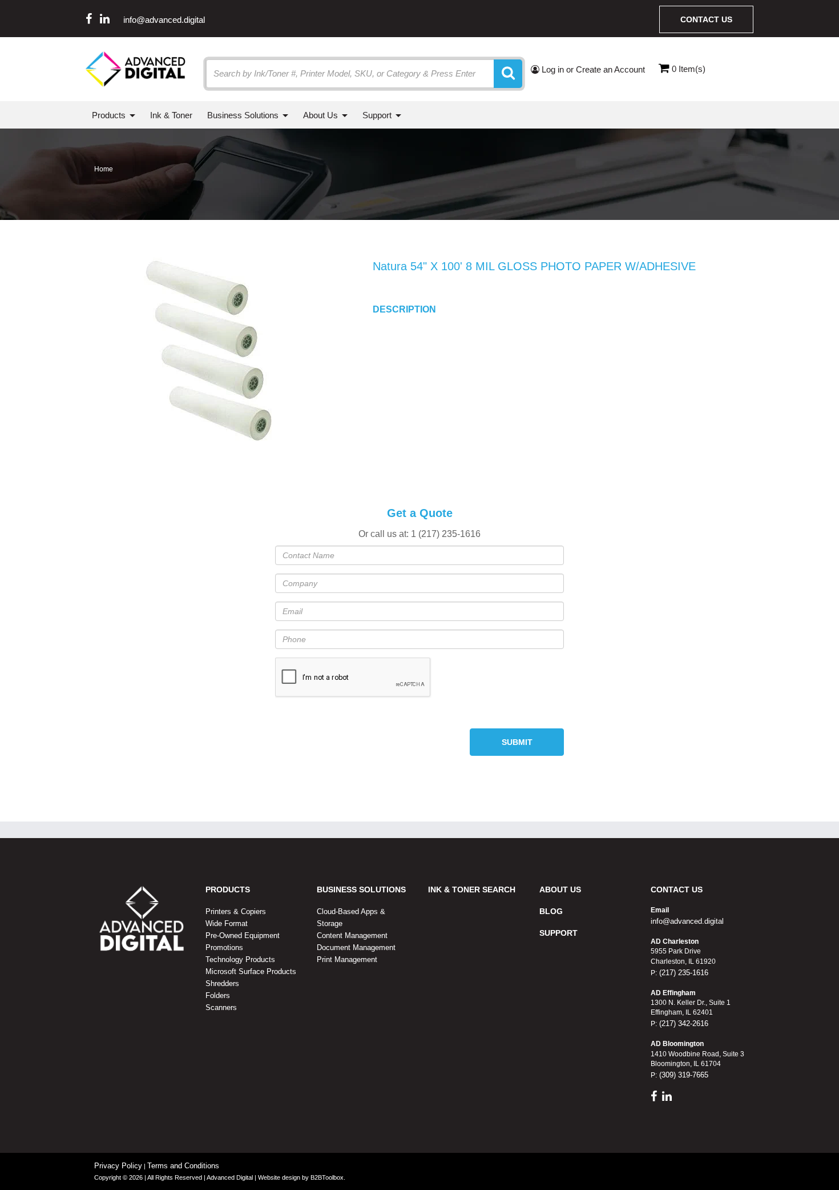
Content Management (352, 935)
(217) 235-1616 (682, 972)
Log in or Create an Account (592, 69)
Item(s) (688, 69)
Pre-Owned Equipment (242, 935)
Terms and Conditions (183, 1165)
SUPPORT (558, 932)
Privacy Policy (118, 1165)
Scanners (221, 1007)
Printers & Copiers (235, 911)
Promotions (224, 947)
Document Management (356, 947)
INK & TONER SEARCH (471, 889)
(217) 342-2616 (682, 1023)
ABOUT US (560, 889)
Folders (217, 995)
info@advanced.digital (164, 20)
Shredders (222, 983)
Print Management (347, 959)
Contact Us (706, 19)
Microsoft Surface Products (250, 971)
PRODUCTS (227, 889)
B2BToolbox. (327, 1177)
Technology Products (240, 959)
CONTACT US (677, 889)
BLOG (551, 911)
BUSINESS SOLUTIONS (361, 889)
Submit (517, 742)
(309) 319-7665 (682, 1075)
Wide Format (226, 923)
